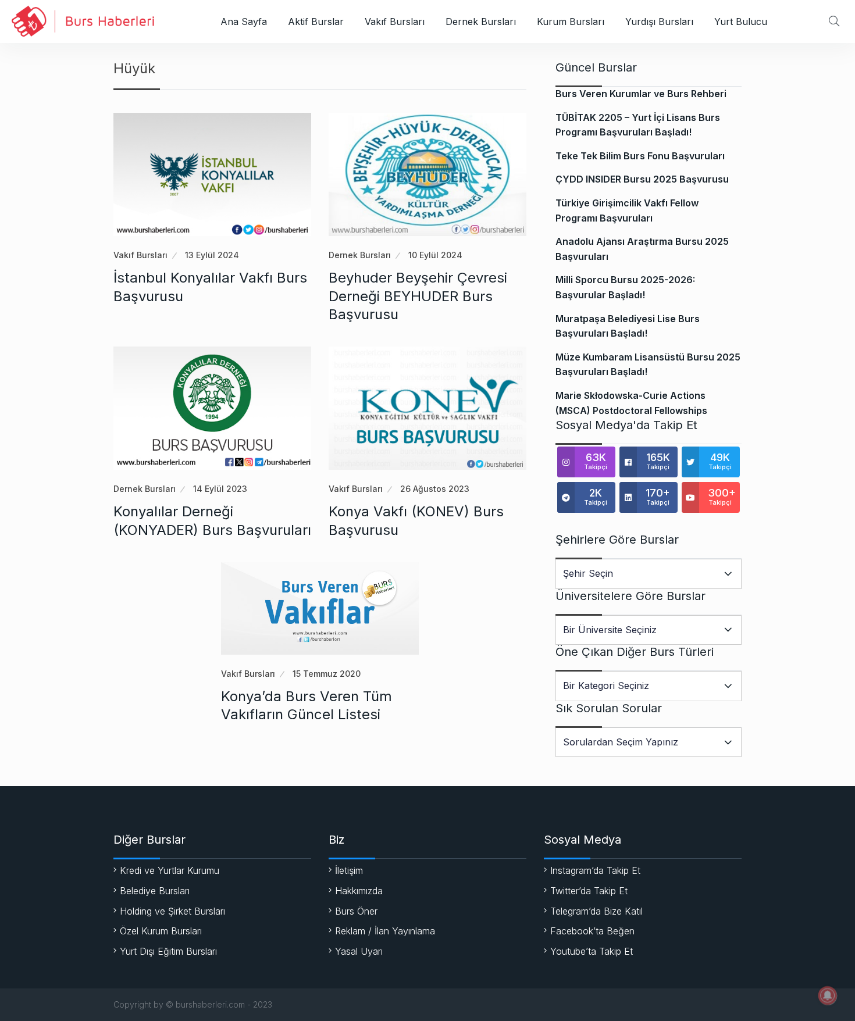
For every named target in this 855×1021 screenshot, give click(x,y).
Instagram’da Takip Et (595, 870)
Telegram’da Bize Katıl (596, 911)
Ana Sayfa (243, 21)
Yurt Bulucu (740, 21)
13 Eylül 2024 (212, 255)
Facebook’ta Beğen (592, 931)
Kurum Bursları (570, 21)
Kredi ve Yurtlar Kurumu (169, 870)
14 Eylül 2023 (220, 489)
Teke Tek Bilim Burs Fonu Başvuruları (640, 156)
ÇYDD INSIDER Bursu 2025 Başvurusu (642, 179)
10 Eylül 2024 (435, 255)
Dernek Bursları (481, 21)
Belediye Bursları (155, 891)
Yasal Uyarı (359, 951)
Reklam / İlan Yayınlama (385, 931)
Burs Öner (356, 911)
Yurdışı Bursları (659, 21)
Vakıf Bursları (395, 21)
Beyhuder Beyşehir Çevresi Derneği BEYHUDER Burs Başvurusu (418, 295)
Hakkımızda (359, 891)
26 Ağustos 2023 (434, 489)
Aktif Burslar (316, 21)
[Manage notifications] (827, 995)
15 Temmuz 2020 (327, 674)
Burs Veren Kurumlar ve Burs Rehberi (640, 93)
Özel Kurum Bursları (161, 931)
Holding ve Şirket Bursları (172, 911)
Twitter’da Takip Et (589, 891)
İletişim (349, 870)
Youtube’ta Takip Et (591, 951)
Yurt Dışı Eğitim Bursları (168, 951)
